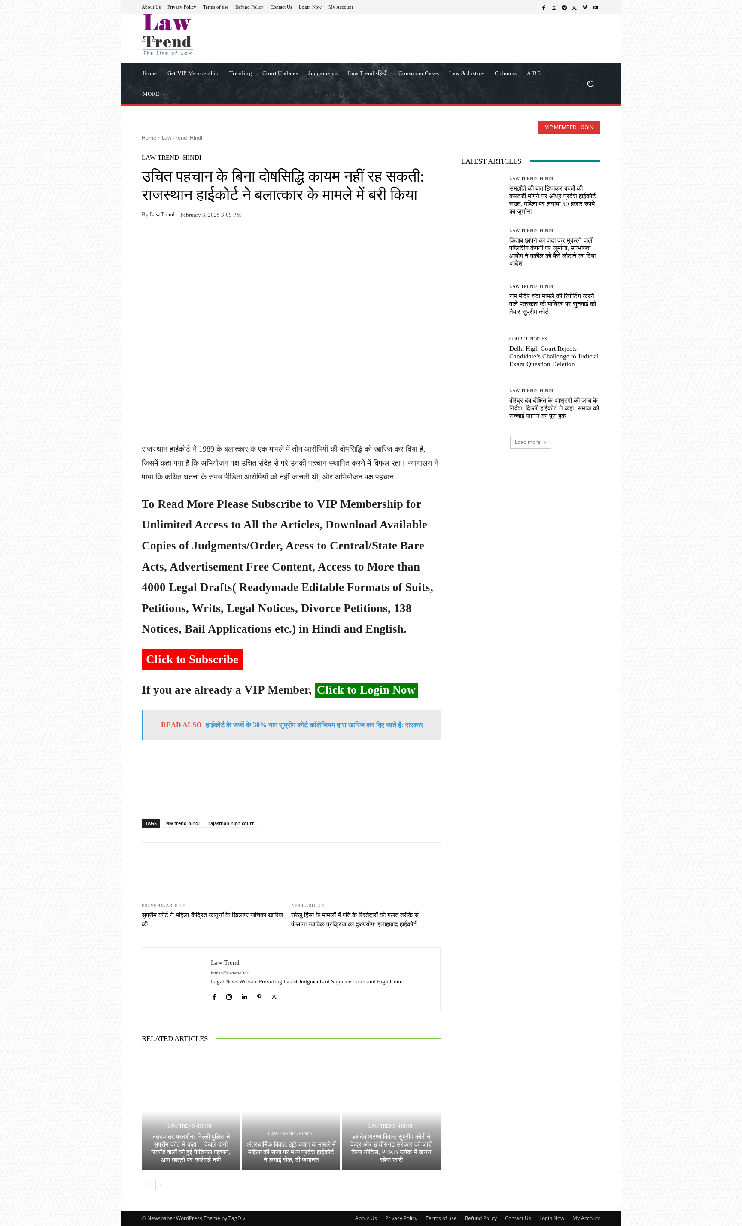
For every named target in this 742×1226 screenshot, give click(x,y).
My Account (586, 1218)
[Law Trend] (176, 979)
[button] (590, 83)
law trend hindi (182, 823)
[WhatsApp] (170, 241)
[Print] (209, 241)
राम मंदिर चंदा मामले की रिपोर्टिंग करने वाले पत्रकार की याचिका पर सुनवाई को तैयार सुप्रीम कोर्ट (552, 304)
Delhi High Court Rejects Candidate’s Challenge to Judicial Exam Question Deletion (554, 356)
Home (149, 137)
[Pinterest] (229, 241)
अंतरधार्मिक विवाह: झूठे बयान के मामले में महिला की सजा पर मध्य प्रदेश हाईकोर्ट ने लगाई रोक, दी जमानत (291, 1152)
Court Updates (528, 339)
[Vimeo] (585, 7)
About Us (366, 1218)
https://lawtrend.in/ (229, 973)
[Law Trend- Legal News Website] (203, 34)
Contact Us (518, 1218)
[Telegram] (564, 7)
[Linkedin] (244, 995)
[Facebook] (543, 7)
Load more (528, 442)
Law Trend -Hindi (182, 137)
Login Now (551, 1218)
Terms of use (441, 1218)
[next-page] (160, 1184)
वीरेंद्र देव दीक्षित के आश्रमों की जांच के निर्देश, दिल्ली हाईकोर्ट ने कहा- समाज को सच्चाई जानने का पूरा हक (554, 408)
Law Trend (162, 214)
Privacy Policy (401, 1218)
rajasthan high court (231, 823)
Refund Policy (481, 1218)
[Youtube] (595, 7)
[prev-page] (147, 1184)
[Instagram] (554, 7)
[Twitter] (574, 7)
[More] (249, 241)
